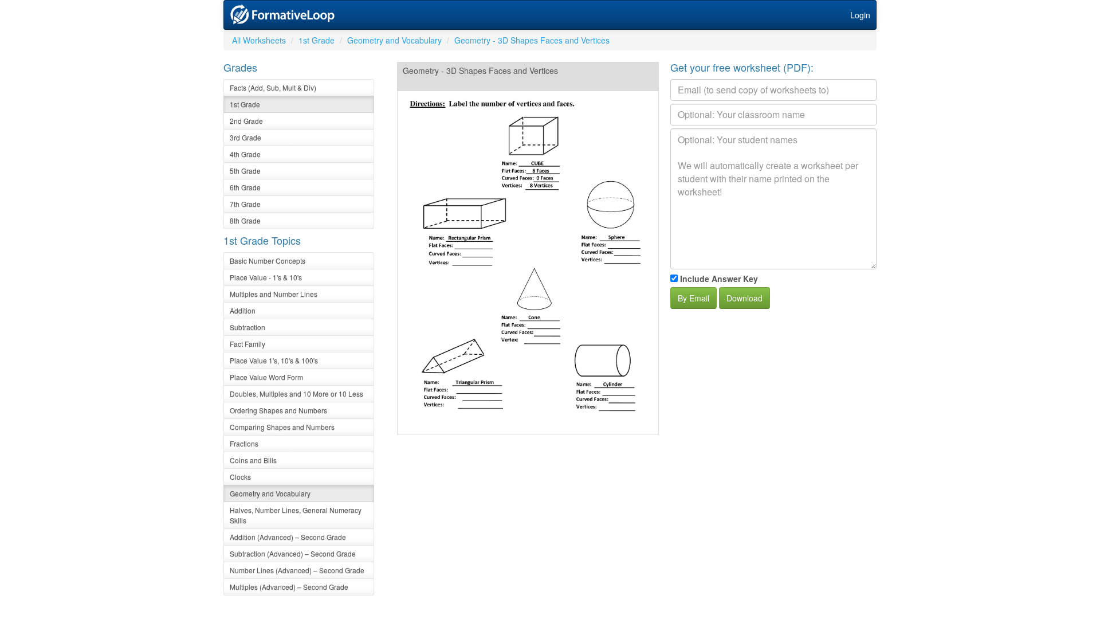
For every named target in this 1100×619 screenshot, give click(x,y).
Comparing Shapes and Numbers (282, 427)
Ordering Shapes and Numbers (278, 410)
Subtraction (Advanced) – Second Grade (293, 553)
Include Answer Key (719, 278)
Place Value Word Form (266, 377)
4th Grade (245, 154)
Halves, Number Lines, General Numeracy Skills (296, 515)
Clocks (240, 476)
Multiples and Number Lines (273, 294)
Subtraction (247, 327)
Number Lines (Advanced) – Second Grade (297, 570)
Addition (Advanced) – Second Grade (288, 537)
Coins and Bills (253, 460)
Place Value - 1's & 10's (266, 277)
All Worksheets (259, 40)
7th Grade (245, 204)
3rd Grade (245, 137)
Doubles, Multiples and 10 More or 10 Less (296, 393)
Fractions (244, 443)
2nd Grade (246, 121)
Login (860, 15)
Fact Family (247, 343)
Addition (243, 310)
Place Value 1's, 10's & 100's (274, 360)
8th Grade (245, 220)
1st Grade (316, 40)
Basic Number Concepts (267, 260)
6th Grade (245, 187)
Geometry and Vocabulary (394, 40)
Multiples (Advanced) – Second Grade (289, 586)
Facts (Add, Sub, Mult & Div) (273, 87)
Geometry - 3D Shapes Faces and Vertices (532, 40)
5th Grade (245, 170)
